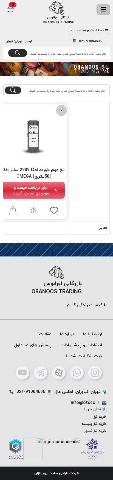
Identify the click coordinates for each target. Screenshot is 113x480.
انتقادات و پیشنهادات (81, 345)
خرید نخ (99, 416)
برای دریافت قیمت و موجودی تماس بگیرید (31, 190)
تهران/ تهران (14, 41)
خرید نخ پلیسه (94, 423)
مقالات (45, 334)
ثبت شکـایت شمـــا (84, 356)
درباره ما (67, 334)
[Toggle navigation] (103, 9)
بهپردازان (40, 473)
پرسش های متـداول (33, 345)
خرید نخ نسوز (95, 431)
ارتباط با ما (92, 334)
